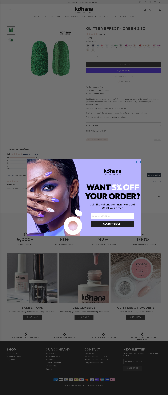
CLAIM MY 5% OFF (112, 223)
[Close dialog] (138, 162)
